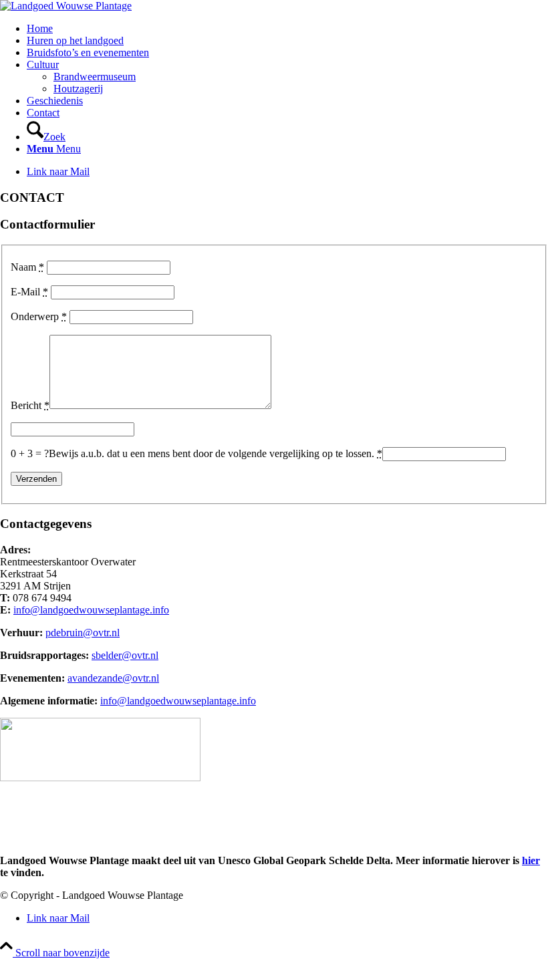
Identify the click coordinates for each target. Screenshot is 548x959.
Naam (27, 267)
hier (531, 860)
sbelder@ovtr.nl (125, 655)
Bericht (30, 405)
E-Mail (29, 291)
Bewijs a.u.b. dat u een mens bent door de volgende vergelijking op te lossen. (215, 453)
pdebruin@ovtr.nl (82, 632)
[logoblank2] (66, 5)
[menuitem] (287, 29)
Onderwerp (39, 316)
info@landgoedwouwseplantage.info (91, 609)
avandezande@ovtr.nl (113, 678)
